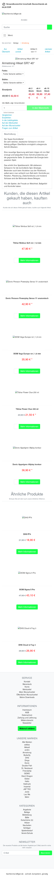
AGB (27, 712)
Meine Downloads (27, 697)
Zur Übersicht (6, 50)
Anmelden (24, 20)
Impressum (27, 709)
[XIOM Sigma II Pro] (27, 572)
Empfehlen (6, 117)
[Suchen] (49, 27)
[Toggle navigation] (4, 35)
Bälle (27, 817)
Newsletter (27, 723)
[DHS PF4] (27, 517)
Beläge (27, 812)
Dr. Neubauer (27, 768)
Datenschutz (27, 715)
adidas (27, 744)
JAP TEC (27, 789)
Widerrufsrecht (27, 720)
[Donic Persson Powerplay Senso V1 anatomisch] (27, 281)
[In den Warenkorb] (16, 260)
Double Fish (27, 765)
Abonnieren (45, 853)
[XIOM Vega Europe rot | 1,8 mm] (27, 336)
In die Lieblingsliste (10, 120)
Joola (27, 791)
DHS (27, 757)
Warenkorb (27, 684)
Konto (27, 686)
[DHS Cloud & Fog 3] (27, 627)
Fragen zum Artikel (10, 128)
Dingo (27, 760)
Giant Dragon (27, 776)
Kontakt (27, 681)
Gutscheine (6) (27, 820)
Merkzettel (27, 689)
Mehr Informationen (29, 260)
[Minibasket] (32, 20)
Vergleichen (7, 115)
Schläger (27, 828)
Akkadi (27, 747)
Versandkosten (19, 103)
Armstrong (27, 752)
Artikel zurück (19, 50)
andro (27, 749)
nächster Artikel (48, 50)
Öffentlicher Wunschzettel (27, 694)
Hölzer (27, 822)
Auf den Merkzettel (10, 122)
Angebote (27, 809)
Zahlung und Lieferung (27, 717)
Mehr (27, 797)
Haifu (27, 781)
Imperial (27, 786)
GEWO (27, 773)
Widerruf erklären (27, 728)
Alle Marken (27, 742)
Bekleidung (27, 814)
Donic (27, 763)
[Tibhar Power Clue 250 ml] (27, 392)
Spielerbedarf (27, 830)
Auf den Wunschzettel (11, 125)
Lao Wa (27, 794)
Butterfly (27, 755)
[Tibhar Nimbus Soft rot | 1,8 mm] (27, 225)
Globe (27, 778)
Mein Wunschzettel (27, 692)
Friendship (27, 770)
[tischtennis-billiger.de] (27, 13)
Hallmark (27, 784)
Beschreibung (10, 134)
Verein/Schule (27, 833)
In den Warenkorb (40, 107)
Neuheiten (27, 825)
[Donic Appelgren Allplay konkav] (27, 447)
